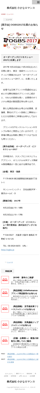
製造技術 (29, 373)
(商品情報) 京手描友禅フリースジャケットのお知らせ (24, 308)
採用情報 (13, 376)
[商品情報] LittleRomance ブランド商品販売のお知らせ (24, 292)
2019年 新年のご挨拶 (23, 277)
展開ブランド (20, 373)
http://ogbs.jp (7, 249)
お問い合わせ (23, 376)
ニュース (10, 262)
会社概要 (32, 376)
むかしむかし (9, 373)
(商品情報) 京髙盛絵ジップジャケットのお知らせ (24, 323)
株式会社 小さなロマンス (21, 7)
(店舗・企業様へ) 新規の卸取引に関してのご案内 (24, 339)
